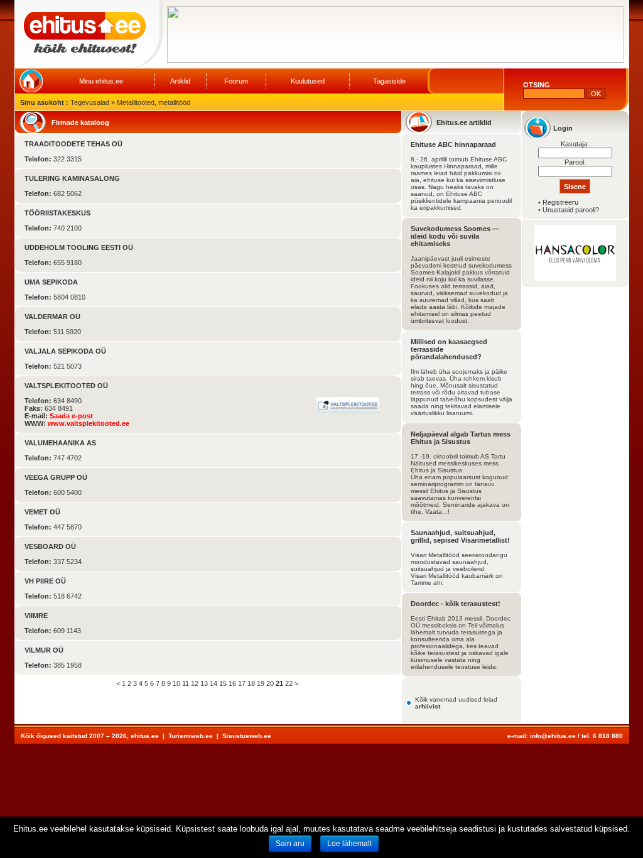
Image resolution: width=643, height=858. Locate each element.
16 (232, 683)
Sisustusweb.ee (246, 735)
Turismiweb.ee (190, 735)
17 (242, 683)
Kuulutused (308, 81)
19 (260, 683)
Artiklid (180, 81)
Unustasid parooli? (571, 210)
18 (251, 683)
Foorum (236, 81)
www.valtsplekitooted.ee (88, 423)
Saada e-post (71, 416)
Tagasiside (389, 81)
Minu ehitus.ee (101, 81)
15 (223, 683)
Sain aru (290, 843)
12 (194, 683)
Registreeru (560, 202)
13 (204, 683)
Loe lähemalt (349, 843)
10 (176, 683)
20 (270, 683)
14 (213, 683)
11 (185, 683)
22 (289, 683)
